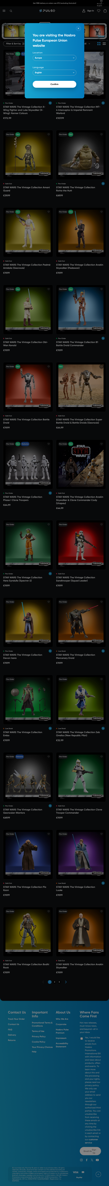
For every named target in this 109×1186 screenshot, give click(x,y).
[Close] (78, 28)
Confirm (54, 84)
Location (38, 52)
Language (38, 67)
